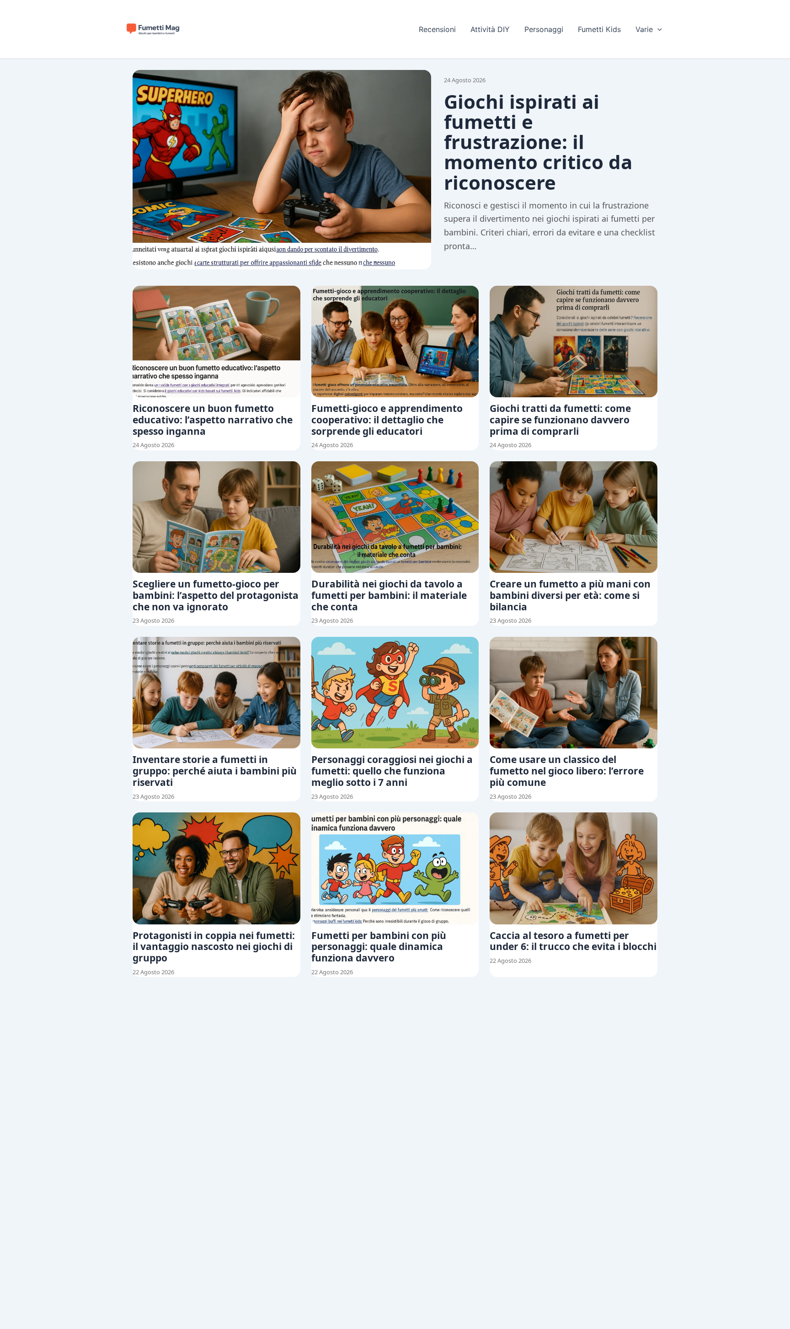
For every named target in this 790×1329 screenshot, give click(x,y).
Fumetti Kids (599, 29)
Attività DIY (490, 29)
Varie (644, 29)
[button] (657, 29)
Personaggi (543, 29)
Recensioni (437, 29)
